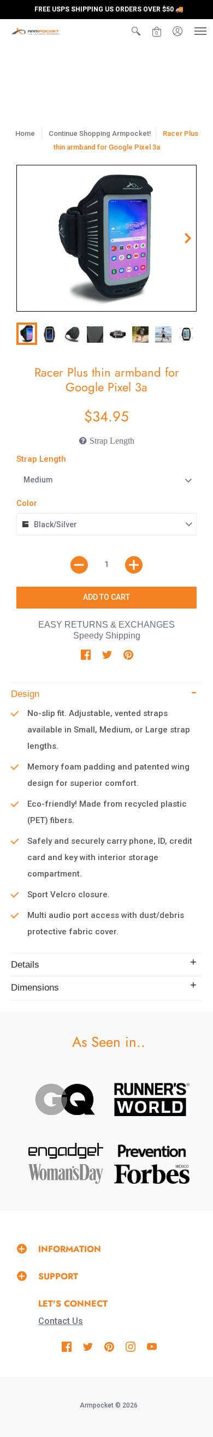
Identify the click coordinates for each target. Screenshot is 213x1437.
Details (25, 964)
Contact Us (60, 1321)
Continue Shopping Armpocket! (100, 133)
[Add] (134, 565)
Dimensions (35, 987)
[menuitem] (136, 31)
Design (25, 694)
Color (26, 503)
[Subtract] (79, 565)
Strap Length (41, 459)
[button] (136, 31)
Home (25, 133)
